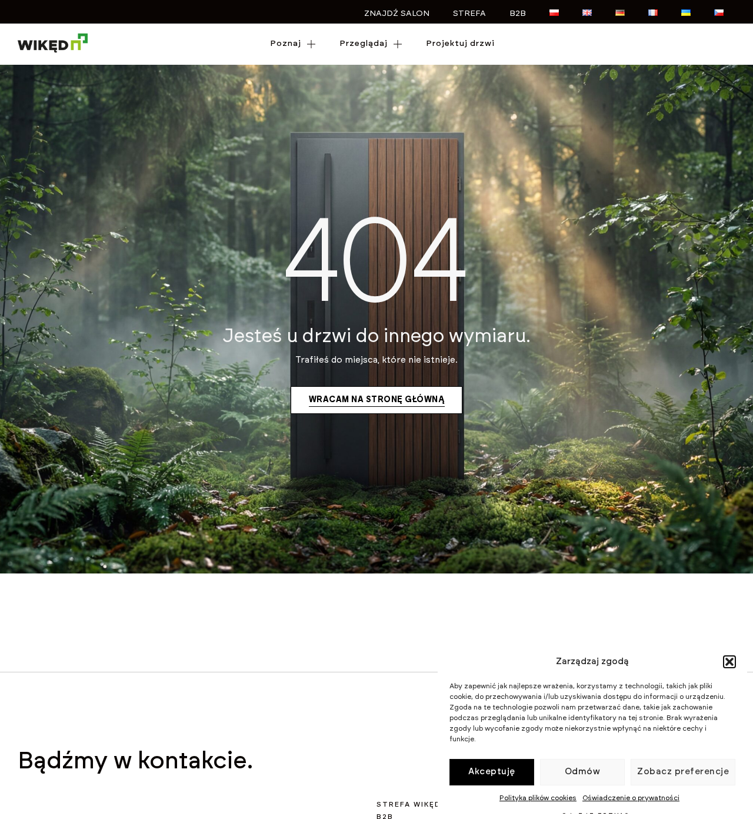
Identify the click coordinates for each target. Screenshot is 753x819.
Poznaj (285, 43)
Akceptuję (491, 771)
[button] (729, 662)
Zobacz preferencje (683, 771)
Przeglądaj (363, 43)
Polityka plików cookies (538, 797)
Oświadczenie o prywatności (630, 797)
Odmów (583, 771)
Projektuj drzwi (460, 43)
